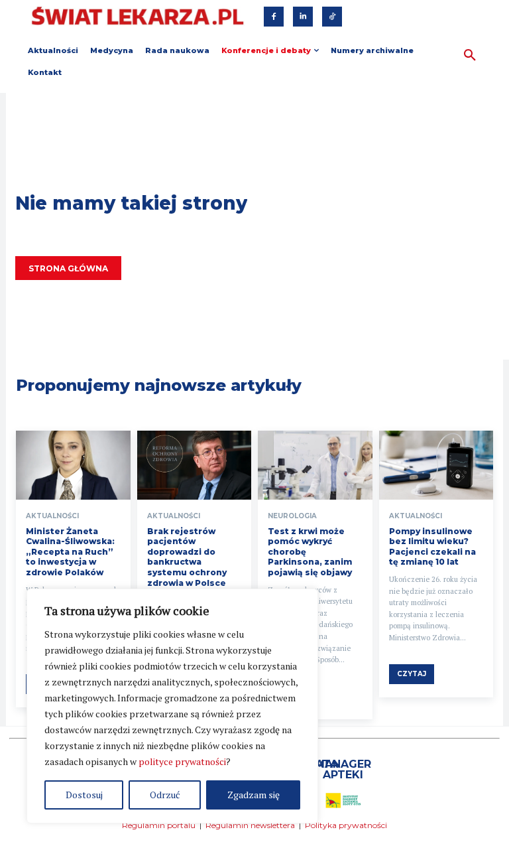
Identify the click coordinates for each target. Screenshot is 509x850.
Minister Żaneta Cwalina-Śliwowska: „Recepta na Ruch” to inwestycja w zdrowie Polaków (70, 551)
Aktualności (52, 516)
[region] (172, 706)
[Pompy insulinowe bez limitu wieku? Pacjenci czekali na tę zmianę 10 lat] (436, 465)
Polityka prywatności (346, 825)
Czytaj (411, 674)
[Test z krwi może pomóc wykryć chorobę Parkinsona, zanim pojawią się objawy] (315, 465)
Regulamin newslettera (250, 825)
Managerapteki (343, 769)
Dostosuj (84, 794)
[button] (470, 56)
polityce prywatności (182, 761)
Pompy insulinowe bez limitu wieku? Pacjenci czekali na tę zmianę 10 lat (432, 546)
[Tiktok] (332, 17)
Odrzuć (165, 794)
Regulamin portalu (159, 825)
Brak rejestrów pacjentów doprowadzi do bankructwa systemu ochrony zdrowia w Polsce (187, 557)
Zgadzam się (253, 794)
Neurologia (292, 516)
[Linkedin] (303, 17)
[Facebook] (274, 17)
